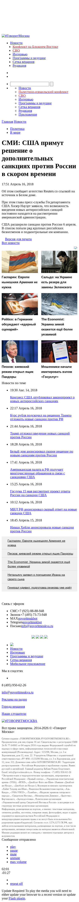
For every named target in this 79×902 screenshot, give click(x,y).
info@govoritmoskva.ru (37, 626)
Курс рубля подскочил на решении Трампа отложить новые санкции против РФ (40, 417)
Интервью (20, 54)
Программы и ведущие (29, 58)
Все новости (11, 243)
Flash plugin (17, 898)
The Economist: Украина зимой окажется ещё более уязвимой (39, 564)
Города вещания (13, 706)
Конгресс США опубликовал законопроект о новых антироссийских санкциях (42, 399)
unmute (15, 858)
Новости (16, 43)
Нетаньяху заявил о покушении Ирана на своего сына (36, 577)
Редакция (19, 65)
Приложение (28, 114)
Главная (7, 121)
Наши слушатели (14, 713)
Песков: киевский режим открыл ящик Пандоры (40, 553)
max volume (18, 862)
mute (13, 854)
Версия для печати (18, 239)
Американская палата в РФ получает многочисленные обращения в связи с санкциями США (37, 473)
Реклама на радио (14, 699)
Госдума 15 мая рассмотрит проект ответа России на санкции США (40, 493)
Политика (17, 129)
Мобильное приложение (27, 664)
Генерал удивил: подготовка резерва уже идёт (40, 587)
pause (14, 850)
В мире (15, 132)
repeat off (16, 883)
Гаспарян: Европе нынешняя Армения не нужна (36, 543)
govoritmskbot (27, 618)
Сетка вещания (23, 62)
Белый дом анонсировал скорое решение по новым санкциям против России (41, 453)
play (13, 846)
